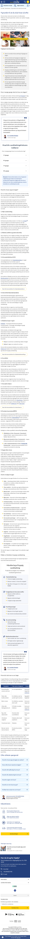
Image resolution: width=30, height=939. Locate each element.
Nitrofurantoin (4, 278)
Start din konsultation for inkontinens (11, 407)
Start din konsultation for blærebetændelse (13, 289)
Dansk (15, 895)
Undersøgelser (15, 417)
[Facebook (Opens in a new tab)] (15, 890)
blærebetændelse (17, 260)
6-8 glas (25, 221)
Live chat (5, 869)
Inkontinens (7, 8)
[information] (4, 2)
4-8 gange (22, 95)
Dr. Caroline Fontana (12, 135)
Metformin (3, 349)
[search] (25, 2)
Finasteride (24, 443)
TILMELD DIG (15, 908)
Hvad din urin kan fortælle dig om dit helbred (16, 847)
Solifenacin (14, 403)
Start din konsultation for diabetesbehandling (13, 354)
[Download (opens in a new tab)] (10, 914)
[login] (28, 1)
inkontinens (20, 400)
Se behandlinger (14, 833)
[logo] (15, 1)
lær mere (18, 937)
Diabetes (3, 323)
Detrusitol (21, 403)
